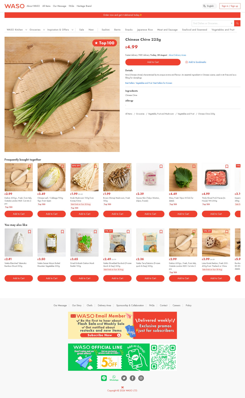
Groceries (140, 113)
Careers (176, 305)
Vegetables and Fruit (223, 29)
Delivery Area (104, 305)
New (91, 29)
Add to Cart (153, 62)
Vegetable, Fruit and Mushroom (161, 113)
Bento (117, 29)
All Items (46, 6)
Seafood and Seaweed (194, 29)
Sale (81, 29)
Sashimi (106, 29)
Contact (163, 305)
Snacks (129, 29)
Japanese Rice (145, 29)
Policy (188, 305)
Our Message (59, 6)
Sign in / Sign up (230, 6)
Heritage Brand (84, 6)
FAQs (71, 6)
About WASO (33, 6)
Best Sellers (130, 83)
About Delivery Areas (177, 55)
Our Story (76, 305)
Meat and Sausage (167, 29)
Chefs (89, 305)
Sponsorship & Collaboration (130, 305)
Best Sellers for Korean (162, 83)
